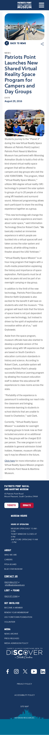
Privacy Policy (24, 684)
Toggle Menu (41, 5)
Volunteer (9, 622)
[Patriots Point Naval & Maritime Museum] (24, 5)
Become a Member (13, 608)
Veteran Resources (24, 718)
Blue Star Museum (13, 569)
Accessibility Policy (24, 695)
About (7, 550)
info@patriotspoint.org (14, 585)
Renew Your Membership (16, 612)
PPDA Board (10, 564)
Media (7, 629)
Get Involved (11, 603)
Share (42, 44)
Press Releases (11, 638)
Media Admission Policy (16, 643)
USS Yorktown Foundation (18, 617)
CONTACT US (11, 576)
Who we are (10, 555)
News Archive (11, 634)
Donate (27, 505)
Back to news (18, 43)
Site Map (24, 706)
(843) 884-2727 (11, 582)
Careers (8, 559)
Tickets (11, 505)
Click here (10, 460)
